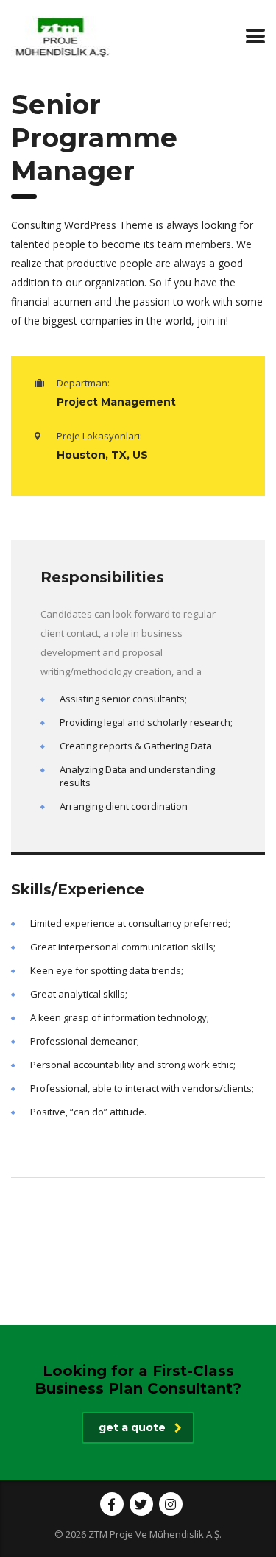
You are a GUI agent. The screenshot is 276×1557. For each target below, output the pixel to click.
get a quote (132, 1427)
